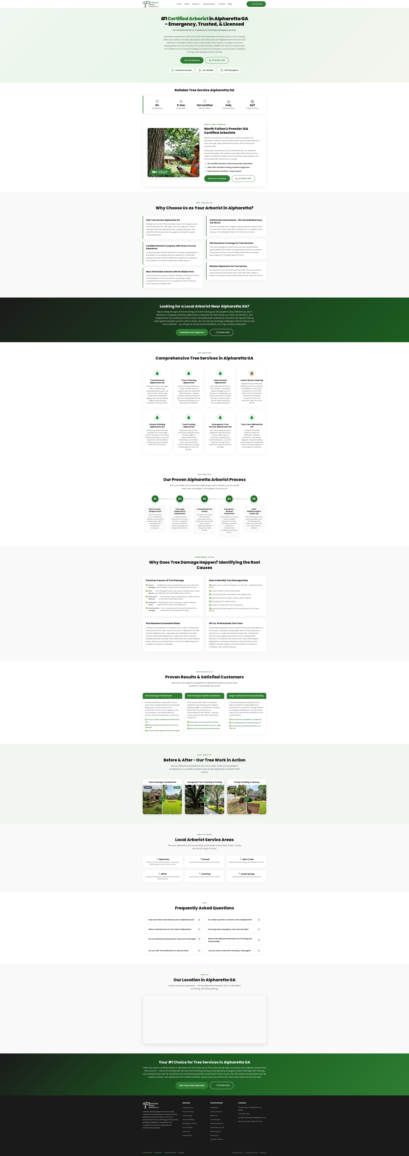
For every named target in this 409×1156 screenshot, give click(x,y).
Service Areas (209, 4)
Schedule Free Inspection (192, 332)
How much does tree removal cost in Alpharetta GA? (174, 919)
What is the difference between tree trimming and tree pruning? (234, 940)
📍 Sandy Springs (246, 874)
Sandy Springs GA (216, 1123)
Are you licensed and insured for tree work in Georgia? (174, 938)
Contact (222, 4)
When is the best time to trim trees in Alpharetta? (174, 929)
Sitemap (263, 1153)
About (186, 4)
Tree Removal (187, 1108)
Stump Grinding (188, 1119)
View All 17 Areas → (217, 1139)
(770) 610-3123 (243, 1114)
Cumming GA (215, 1119)
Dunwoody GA (215, 1131)
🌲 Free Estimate (256, 4)
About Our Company (217, 178)
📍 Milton (162, 874)
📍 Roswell (204, 859)
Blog (230, 4)
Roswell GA (214, 1108)
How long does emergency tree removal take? (234, 929)
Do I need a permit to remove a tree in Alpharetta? (234, 919)
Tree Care (186, 1131)
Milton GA (213, 1116)
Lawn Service (187, 1135)
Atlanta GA (214, 1135)
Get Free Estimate (192, 60)
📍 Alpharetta (162, 859)
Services (196, 4)
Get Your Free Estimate (191, 1085)
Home (179, 4)
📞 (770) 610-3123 (217, 60)
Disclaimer (158, 1153)
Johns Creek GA (216, 1112)
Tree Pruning (187, 1116)
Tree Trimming (188, 1112)
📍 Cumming (204, 874)
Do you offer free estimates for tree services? (174, 950)
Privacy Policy (147, 1153)
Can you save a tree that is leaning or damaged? (234, 950)
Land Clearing (187, 1127)
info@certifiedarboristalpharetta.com (252, 1118)
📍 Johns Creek (246, 859)
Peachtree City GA (217, 1127)
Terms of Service (170, 1153)
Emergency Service (189, 1123)
